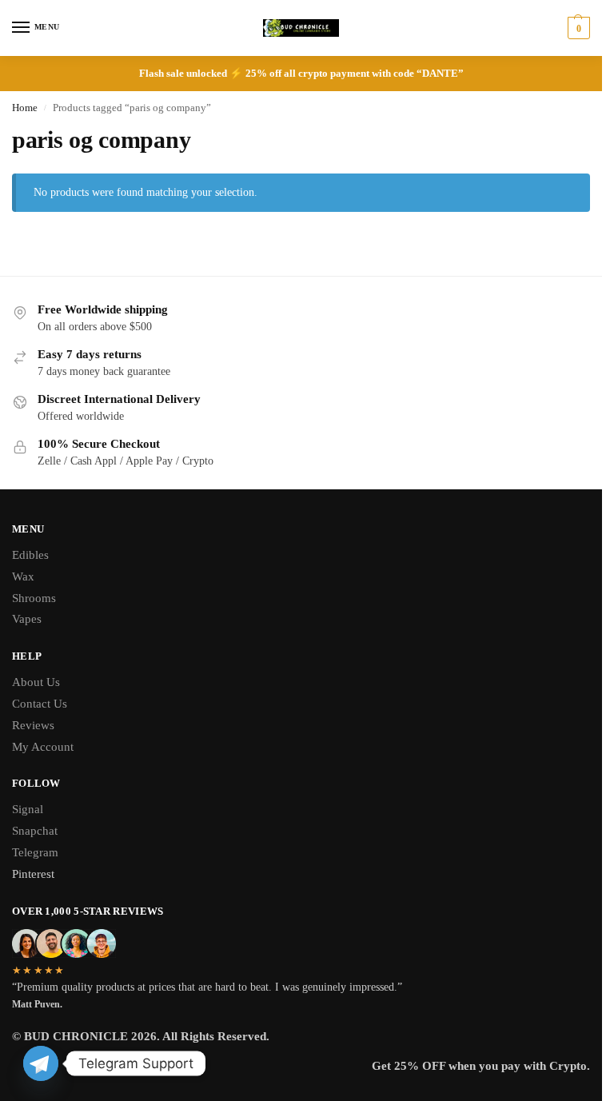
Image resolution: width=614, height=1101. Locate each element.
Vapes (27, 618)
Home (25, 108)
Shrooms (34, 598)
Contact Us (39, 703)
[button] (577, 28)
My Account (43, 746)
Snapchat (35, 830)
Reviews (33, 725)
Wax (23, 576)
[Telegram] (40, 1063)
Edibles (30, 555)
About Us (36, 682)
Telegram (35, 852)
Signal (27, 809)
